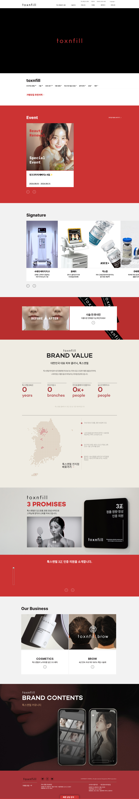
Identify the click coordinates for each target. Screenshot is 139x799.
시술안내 (73, 5)
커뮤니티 (83, 5)
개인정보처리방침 (105, 785)
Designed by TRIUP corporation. (109, 778)
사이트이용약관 (93, 785)
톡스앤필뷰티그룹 (60, 5)
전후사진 (113, 5)
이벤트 (93, 5)
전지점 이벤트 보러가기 (114, 117)
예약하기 (103, 5)
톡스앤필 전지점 (70, 466)
